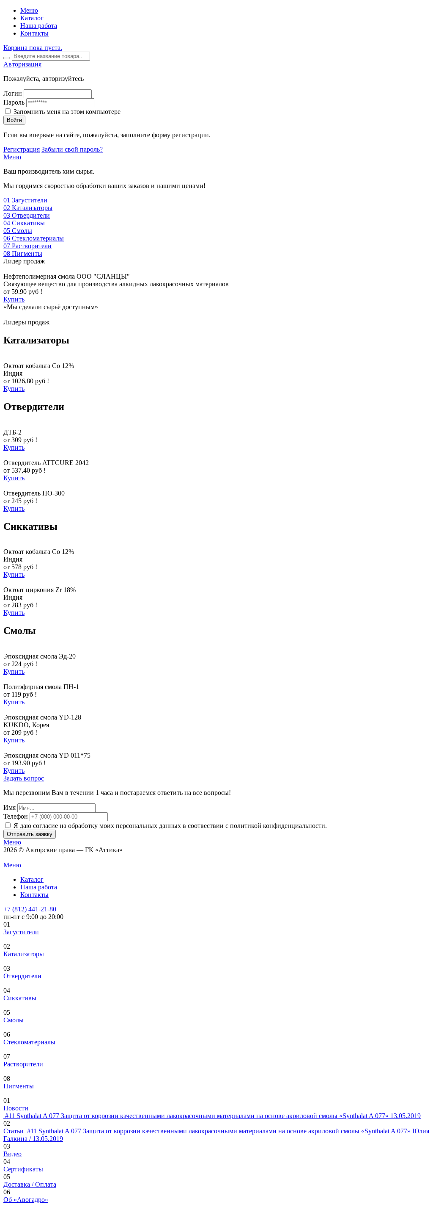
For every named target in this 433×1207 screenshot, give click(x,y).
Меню (29, 10)
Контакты (34, 33)
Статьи (13, 1131)
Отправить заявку (29, 834)
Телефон (15, 816)
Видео (12, 1153)
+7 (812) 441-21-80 (29, 909)
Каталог (32, 18)
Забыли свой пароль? (72, 149)
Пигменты (18, 1086)
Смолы (13, 1020)
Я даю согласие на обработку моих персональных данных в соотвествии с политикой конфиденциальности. (170, 825)
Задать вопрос (23, 778)
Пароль (14, 102)
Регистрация (21, 149)
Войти (14, 120)
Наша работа (38, 25)
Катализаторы (23, 954)
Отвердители (22, 976)
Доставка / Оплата (29, 1184)
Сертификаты (23, 1169)
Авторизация (22, 64)
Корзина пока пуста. (32, 47)
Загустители (21, 932)
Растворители (23, 1064)
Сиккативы (19, 998)
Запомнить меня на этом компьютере (67, 111)
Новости (15, 1108)
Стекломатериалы (29, 1042)
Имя (9, 807)
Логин (12, 93)
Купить (14, 299)
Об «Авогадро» (25, 1199)
